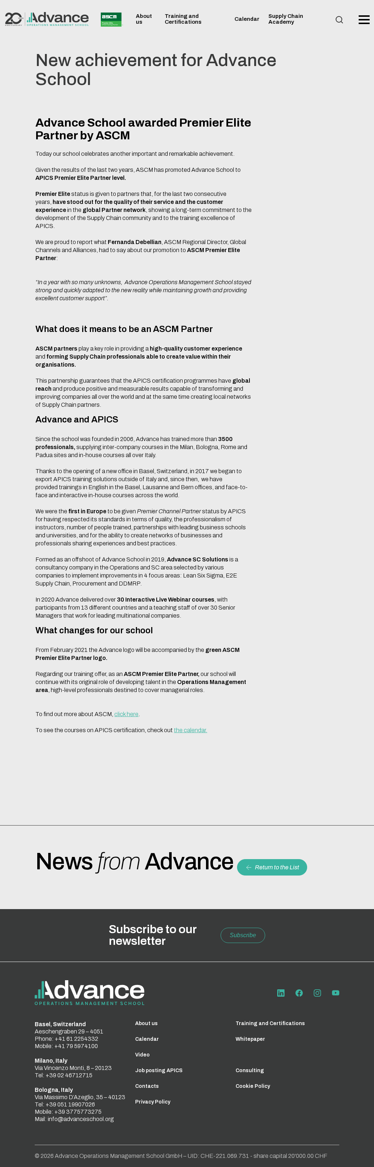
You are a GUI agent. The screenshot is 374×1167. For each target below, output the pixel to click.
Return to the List (277, 867)
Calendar (246, 19)
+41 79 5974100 (76, 1046)
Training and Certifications (183, 19)
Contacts (147, 1086)
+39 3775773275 (78, 1112)
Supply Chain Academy (285, 19)
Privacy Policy (152, 1102)
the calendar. (190, 730)
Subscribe (243, 935)
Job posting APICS (159, 1070)
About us (146, 1023)
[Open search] (339, 19)
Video (142, 1055)
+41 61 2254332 (76, 1039)
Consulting (250, 1070)
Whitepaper (250, 1039)
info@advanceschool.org (81, 1119)
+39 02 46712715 (69, 1075)
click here (126, 714)
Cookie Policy (253, 1086)
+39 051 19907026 (70, 1104)
